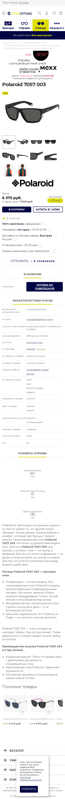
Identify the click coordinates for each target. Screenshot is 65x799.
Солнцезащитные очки (39, 319)
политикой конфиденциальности (31, 778)
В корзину (17, 209)
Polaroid (30, 348)
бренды (41, 348)
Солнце (40, 28)
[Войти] (46, 12)
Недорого (57, 28)
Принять (28, 789)
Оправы (24, 28)
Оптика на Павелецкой (44, 286)
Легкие (30, 373)
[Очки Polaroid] (32, 183)
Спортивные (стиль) (37, 369)
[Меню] (4, 12)
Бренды (8, 28)
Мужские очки (34, 342)
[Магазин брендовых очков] (20, 13)
